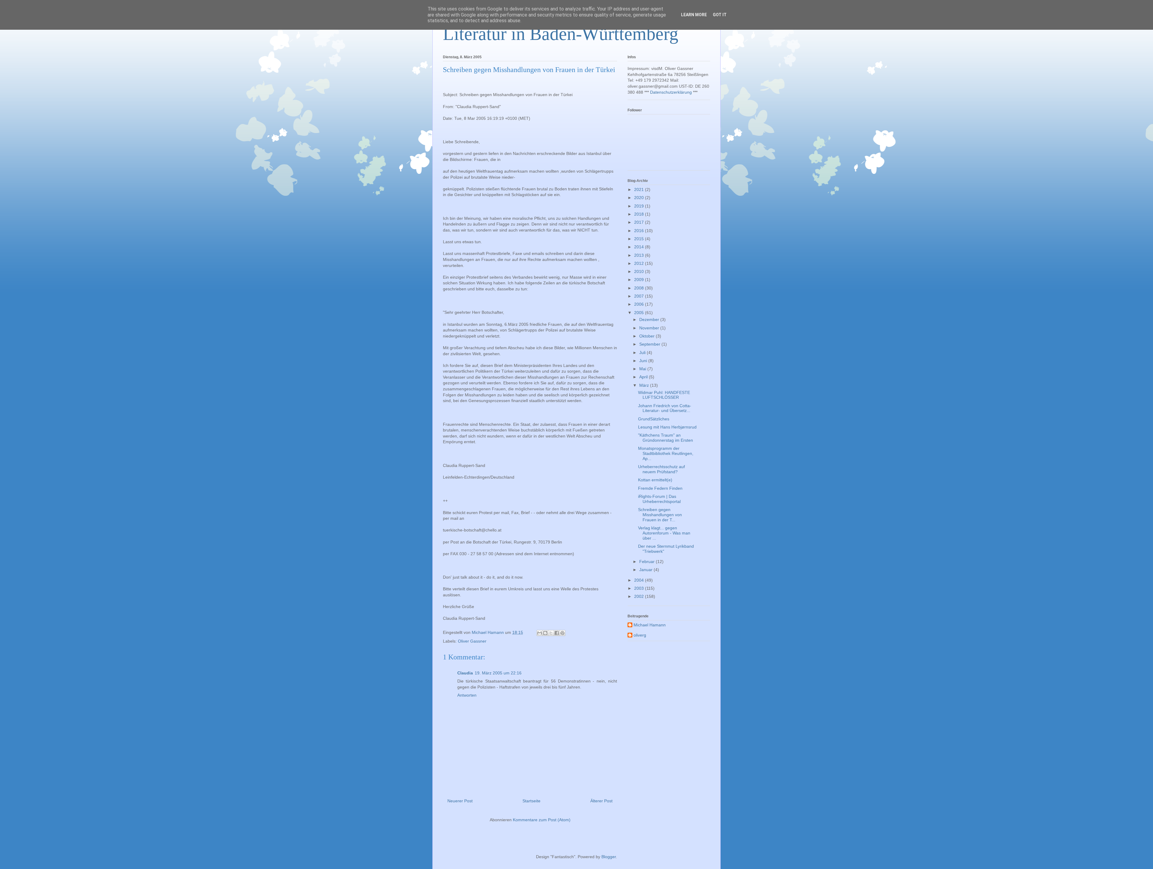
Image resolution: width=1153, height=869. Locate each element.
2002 (639, 596)
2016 (639, 230)
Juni (643, 360)
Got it (720, 14)
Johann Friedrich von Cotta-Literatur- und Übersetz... (664, 408)
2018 (639, 214)
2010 (639, 271)
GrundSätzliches (653, 418)
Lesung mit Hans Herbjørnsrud (667, 427)
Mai (643, 368)
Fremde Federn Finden (660, 488)
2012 (639, 263)
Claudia (465, 673)
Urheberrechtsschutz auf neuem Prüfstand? (661, 469)
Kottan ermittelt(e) (655, 479)
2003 (639, 588)
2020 (639, 197)
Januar (646, 569)
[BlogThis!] (545, 633)
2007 (639, 296)
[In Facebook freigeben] (557, 633)
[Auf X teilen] (551, 633)
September (650, 344)
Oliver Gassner (472, 641)
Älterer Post (601, 800)
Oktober (647, 336)
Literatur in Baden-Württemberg (560, 34)
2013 (639, 255)
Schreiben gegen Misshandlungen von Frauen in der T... (660, 514)
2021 (639, 189)
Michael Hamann (650, 624)
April (644, 376)
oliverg (640, 635)
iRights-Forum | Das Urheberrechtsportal (659, 499)
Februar (647, 561)
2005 (639, 312)
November (649, 327)
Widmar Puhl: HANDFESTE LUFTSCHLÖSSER (664, 395)
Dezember (649, 319)
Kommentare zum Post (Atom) (541, 819)
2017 (639, 222)
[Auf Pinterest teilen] (562, 633)
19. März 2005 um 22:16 (498, 673)
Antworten (467, 695)
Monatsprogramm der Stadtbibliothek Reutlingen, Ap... (665, 453)
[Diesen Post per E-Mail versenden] (540, 633)
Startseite (531, 800)
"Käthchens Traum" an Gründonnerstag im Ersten (665, 438)
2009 (639, 279)
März (644, 385)
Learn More (694, 14)
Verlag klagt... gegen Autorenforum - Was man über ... (664, 532)
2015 (639, 238)
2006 (639, 304)
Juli (643, 352)
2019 (639, 206)
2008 (639, 288)
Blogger (608, 856)
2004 (639, 580)
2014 (639, 246)
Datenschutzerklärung (671, 92)
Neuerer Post (460, 800)
